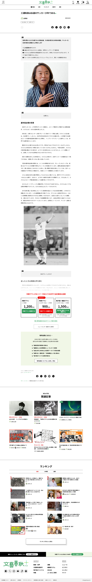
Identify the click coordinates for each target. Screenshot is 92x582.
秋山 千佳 (66, 494)
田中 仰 (12, 447)
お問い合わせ (13, 580)
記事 (39, 7)
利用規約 (19, 580)
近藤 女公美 (13, 421)
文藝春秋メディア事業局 (66, 419)
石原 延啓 (66, 528)
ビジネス (64, 567)
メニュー (3, 3)
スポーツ (31, 22)
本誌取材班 (73, 494)
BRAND (49, 570)
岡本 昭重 (38, 423)
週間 (54, 471)
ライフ (64, 572)
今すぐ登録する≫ (32, 554)
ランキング (46, 7)
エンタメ (24, 22)
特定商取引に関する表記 (38, 580)
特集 (34, 572)
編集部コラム (51, 567)
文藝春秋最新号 (38, 567)
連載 (60, 7)
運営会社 (55, 580)
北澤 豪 (25, 18)
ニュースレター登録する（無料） (46, 327)
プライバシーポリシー (27, 580)
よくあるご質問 (51, 572)
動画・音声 (36, 565)
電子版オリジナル (38, 570)
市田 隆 (29, 530)
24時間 (46, 471)
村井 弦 (18, 447)
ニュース (64, 565)
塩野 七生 (66, 506)
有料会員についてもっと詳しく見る (46, 361)
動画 (34, 7)
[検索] (73, 2)
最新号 (53, 7)
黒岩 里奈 (70, 449)
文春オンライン (48, 580)
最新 (37, 471)
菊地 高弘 (24, 447)
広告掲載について (5, 580)
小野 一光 (30, 483)
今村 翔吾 (63, 449)
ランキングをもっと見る (46, 541)
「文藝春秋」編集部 (40, 451)
